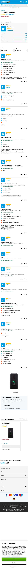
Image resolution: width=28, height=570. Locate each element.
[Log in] (21, 1)
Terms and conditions (10, 510)
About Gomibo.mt (6, 509)
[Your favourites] (23, 1)
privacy (8, 555)
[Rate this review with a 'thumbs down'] (25, 82)
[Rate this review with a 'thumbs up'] (21, 82)
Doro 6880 (3, 10)
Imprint (15, 509)
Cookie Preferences (21, 509)
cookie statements (16, 555)
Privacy (12, 509)
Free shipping (15, 391)
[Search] (26, 5)
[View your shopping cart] (26, 1)
